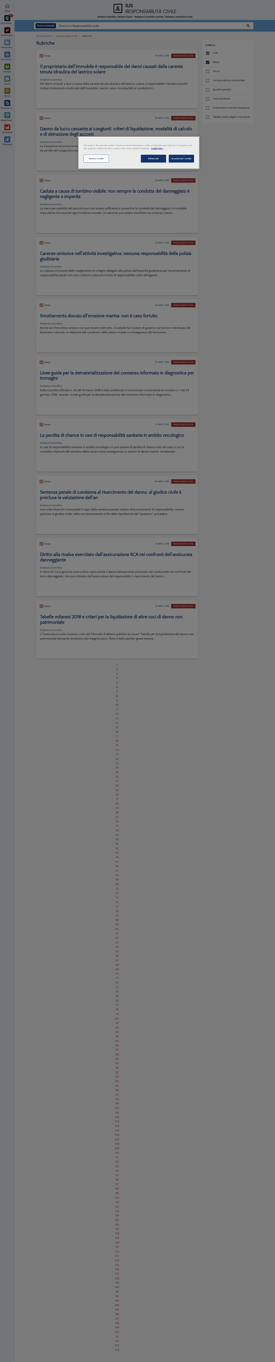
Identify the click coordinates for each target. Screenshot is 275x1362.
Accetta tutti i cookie (181, 158)
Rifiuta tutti (153, 158)
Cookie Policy (157, 148)
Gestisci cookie (96, 158)
